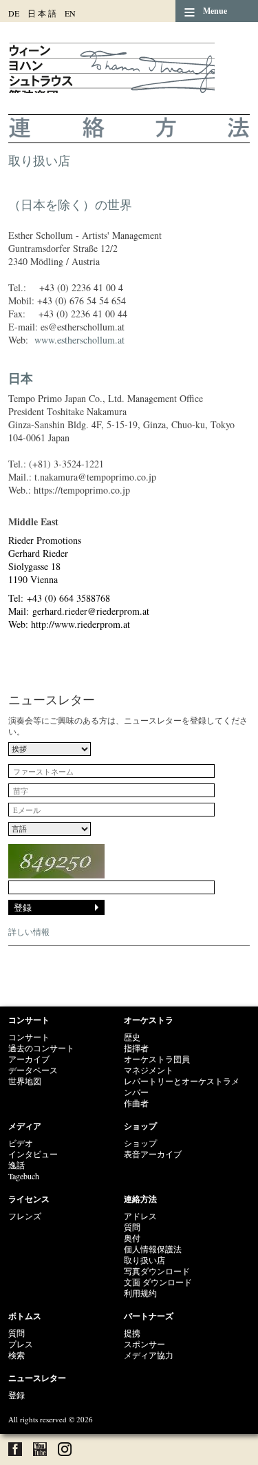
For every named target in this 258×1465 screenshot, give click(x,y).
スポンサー (144, 1343)
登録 (16, 1394)
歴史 (132, 1036)
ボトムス (24, 1316)
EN (70, 13)
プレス (20, 1343)
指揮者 (136, 1047)
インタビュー (33, 1153)
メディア (24, 1126)
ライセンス (29, 1199)
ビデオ (20, 1142)
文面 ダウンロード (158, 1281)
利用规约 (140, 1292)
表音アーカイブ (153, 1153)
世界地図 (24, 1080)
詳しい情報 (29, 931)
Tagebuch (23, 1175)
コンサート (29, 1020)
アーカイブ (29, 1058)
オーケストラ (148, 1020)
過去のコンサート (41, 1047)
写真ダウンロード (157, 1270)
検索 (16, 1354)
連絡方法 (140, 1199)
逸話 (16, 1164)
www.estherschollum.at (79, 339)
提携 (132, 1332)
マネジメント (148, 1069)
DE (13, 13)
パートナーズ (148, 1316)
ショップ (140, 1126)
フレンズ (24, 1215)
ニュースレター (37, 1378)
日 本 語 (42, 13)
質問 (132, 1226)
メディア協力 (148, 1354)
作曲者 (136, 1102)
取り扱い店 (144, 1259)
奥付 (132, 1237)
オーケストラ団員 (157, 1058)
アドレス (140, 1215)
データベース (33, 1069)
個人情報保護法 (153, 1248)
